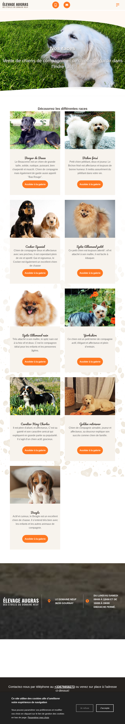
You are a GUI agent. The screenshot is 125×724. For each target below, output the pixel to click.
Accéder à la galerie (35, 184)
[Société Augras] (117, 5)
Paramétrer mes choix (38, 717)
